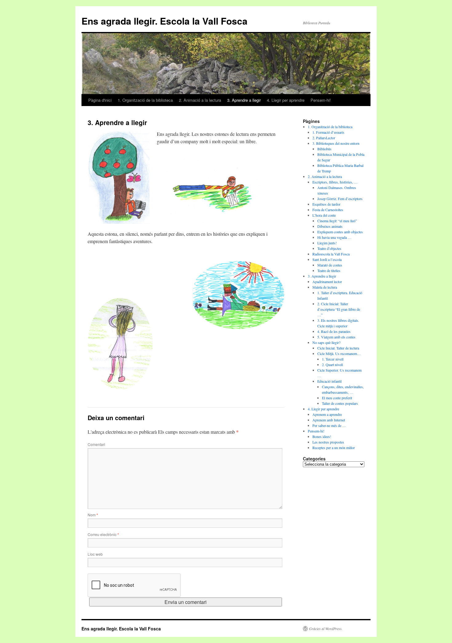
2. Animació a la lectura (200, 100)
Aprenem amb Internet (328, 419)
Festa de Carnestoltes (327, 209)
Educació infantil (329, 381)
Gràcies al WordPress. (326, 628)
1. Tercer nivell (332, 359)
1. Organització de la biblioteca (145, 100)
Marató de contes (329, 264)
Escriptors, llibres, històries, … (335, 181)
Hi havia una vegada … (334, 237)
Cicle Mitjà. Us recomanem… (339, 353)
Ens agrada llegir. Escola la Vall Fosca (164, 20)
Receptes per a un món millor (333, 447)
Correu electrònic (103, 534)
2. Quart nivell (332, 364)
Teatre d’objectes (329, 248)
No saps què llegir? (326, 342)
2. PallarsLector (323, 137)
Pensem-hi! (321, 100)
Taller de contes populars (340, 403)
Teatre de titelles (328, 270)
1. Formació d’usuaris (328, 132)
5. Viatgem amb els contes (336, 336)
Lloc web (95, 554)
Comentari (96, 444)
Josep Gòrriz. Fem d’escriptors (340, 198)
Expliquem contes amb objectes (340, 231)
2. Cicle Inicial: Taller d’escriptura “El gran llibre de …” (338, 309)
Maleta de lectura (324, 287)
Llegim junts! (327, 242)
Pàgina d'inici (100, 100)
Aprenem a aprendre (327, 414)
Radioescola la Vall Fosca (331, 253)
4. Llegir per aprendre (285, 100)
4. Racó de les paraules (334, 331)
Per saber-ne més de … (329, 425)
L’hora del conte (324, 215)
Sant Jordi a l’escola (327, 259)
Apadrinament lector (327, 281)
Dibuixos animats (330, 226)
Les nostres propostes (328, 442)
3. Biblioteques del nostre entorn (335, 143)
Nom (93, 514)
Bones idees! (321, 436)
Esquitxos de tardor (326, 204)
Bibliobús (324, 148)
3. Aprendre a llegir (244, 100)
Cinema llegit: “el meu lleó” (337, 220)
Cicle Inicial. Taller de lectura (338, 347)
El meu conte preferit (337, 397)
